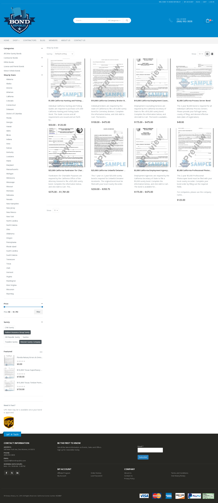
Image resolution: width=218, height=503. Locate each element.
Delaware (10, 109)
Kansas (9, 148)
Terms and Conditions (179, 473)
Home (6, 40)
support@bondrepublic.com (15, 461)
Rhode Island (11, 246)
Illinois (8, 135)
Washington (11, 281)
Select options (81, 62)
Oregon (9, 238)
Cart (205, 2)
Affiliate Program (63, 473)
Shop (15, 40)
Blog (198, 2)
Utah (8, 268)
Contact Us (79, 40)
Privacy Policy (129, 479)
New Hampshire (12, 203)
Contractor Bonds (11, 58)
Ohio (8, 229)
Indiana (9, 139)
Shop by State (10, 75)
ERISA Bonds (9, 62)
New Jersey (10, 208)
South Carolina (12, 251)
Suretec (26, 337)
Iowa (8, 143)
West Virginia (11, 285)
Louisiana (10, 156)
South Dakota (11, 255)
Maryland (9, 165)
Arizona (9, 88)
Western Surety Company (30, 342)
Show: (194, 54)
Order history (96, 473)
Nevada (9, 199)
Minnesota (10, 178)
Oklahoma (10, 233)
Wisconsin (10, 289)
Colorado (9, 101)
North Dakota (11, 225)
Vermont (9, 272)
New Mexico (11, 212)
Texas (8, 263)
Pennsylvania (11, 242)
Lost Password (96, 476)
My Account (189, 2)
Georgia (9, 122)
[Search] (127, 20)
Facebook (6, 472)
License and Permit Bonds (14, 66)
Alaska (8, 83)
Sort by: (50, 54)
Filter (38, 312)
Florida (8, 118)
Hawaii (8, 126)
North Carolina (12, 221)
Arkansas (9, 92)
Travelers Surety (11, 342)
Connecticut (11, 105)
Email (140, 446)
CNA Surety (9, 327)
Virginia (9, 276)
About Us (65, 40)
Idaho (8, 131)
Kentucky (9, 152)
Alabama (9, 79)
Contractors (29, 40)
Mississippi (10, 182)
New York (10, 216)
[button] (207, 54)
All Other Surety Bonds (12, 53)
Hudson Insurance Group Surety (17, 332)
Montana (9, 191)
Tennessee (10, 259)
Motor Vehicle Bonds (12, 70)
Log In (211, 2)
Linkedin (17, 472)
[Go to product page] (66, 78)
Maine (8, 161)
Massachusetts (12, 169)
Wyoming (10, 293)
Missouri (9, 186)
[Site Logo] (19, 20)
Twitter (12, 472)
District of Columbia (14, 113)
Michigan (9, 173)
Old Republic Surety (12, 337)
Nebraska (10, 195)
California (9, 96)
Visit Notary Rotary (178, 476)
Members (53, 40)
